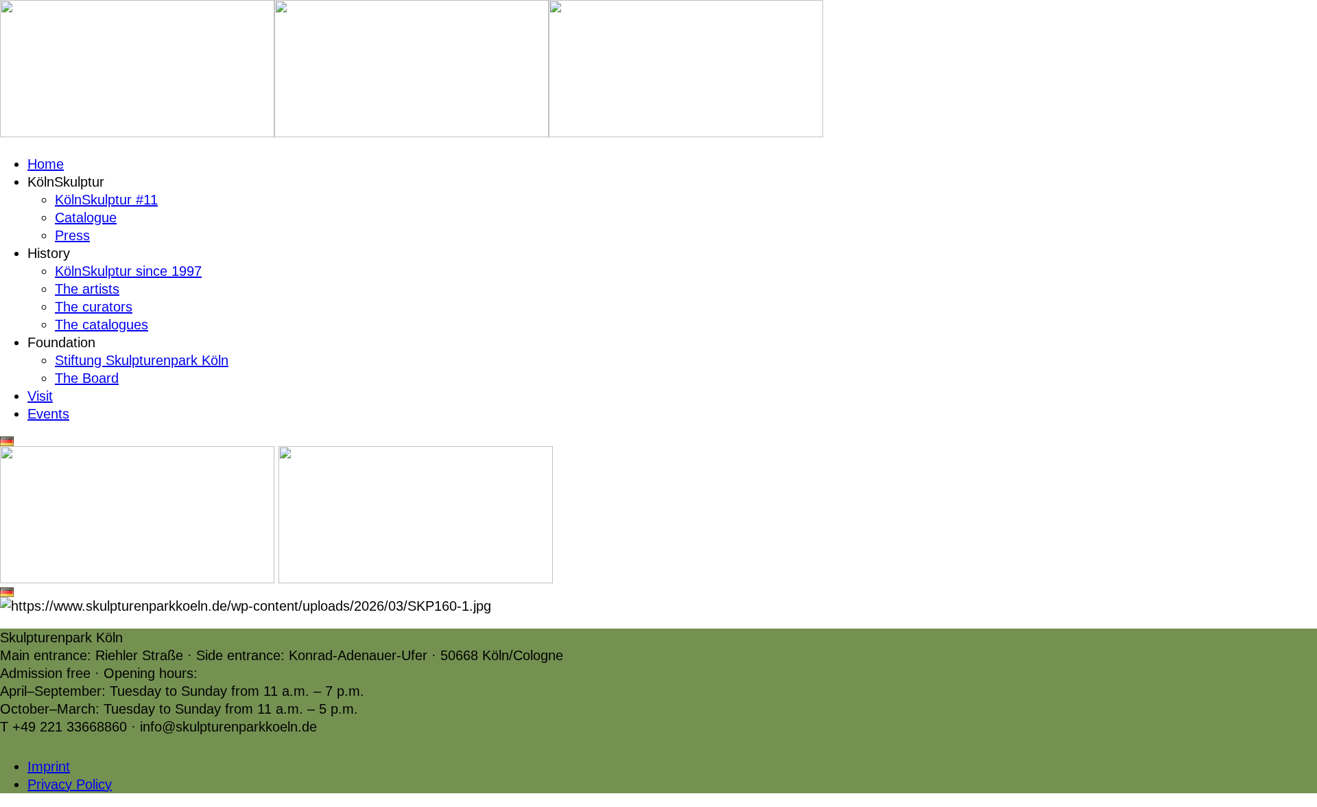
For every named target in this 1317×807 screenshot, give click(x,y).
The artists (87, 288)
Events (48, 413)
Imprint (48, 766)
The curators (93, 306)
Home (45, 164)
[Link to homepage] (137, 132)
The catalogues (101, 324)
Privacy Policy (69, 784)
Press (72, 235)
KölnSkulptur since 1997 (128, 271)
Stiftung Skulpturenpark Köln (141, 360)
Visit (40, 396)
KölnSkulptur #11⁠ (106, 199)
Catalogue (86, 217)
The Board (87, 378)
